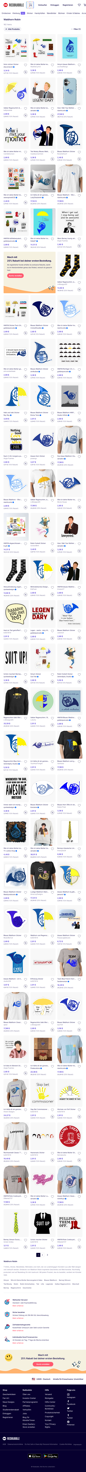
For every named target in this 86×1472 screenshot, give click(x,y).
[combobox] (30, 5)
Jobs (25, 1413)
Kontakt (48, 1420)
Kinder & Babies (73, 13)
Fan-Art (6, 1398)
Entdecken (6, 13)
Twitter (70, 1411)
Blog (4, 1406)
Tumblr (70, 1418)
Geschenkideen (9, 1394)
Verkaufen (27, 1410)
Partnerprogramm (30, 1402)
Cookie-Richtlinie (65, 1444)
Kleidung (18, 13)
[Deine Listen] (79, 5)
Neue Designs (8, 1402)
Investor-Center (29, 1398)
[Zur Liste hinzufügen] (25, 65)
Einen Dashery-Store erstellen (29, 1425)
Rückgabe (49, 1398)
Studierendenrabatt (11, 1410)
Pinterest (70, 1425)
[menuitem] (6, 13)
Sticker (30, 13)
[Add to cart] (25, 72)
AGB (4, 1444)
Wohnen (61, 13)
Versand (48, 1394)
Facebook (71, 1404)
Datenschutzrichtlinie (15, 1444)
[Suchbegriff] (30, 5)
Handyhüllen (40, 13)
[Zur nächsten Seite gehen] (47, 1255)
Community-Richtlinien (50, 1407)
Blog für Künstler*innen (29, 1418)
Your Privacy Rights (50, 1425)
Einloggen (7, 1413)
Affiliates (26, 1406)
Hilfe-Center (50, 1402)
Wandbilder (51, 13)
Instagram (71, 1397)
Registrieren (8, 1417)
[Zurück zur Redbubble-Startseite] (14, 5)
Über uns (26, 1394)
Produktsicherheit (52, 1412)
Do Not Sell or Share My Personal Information (41, 1444)
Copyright (49, 1416)
